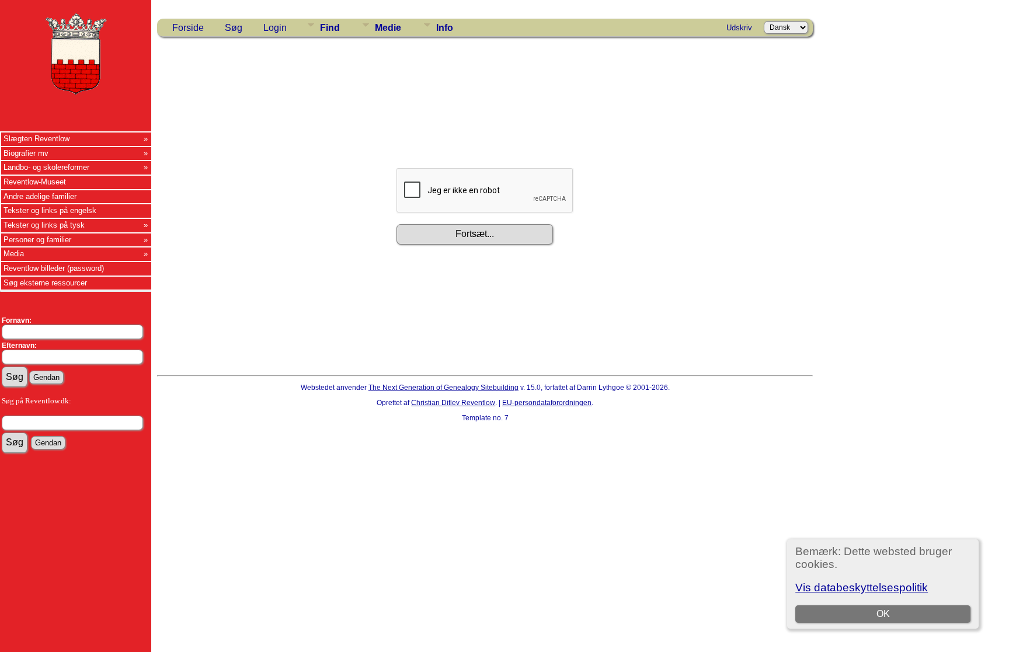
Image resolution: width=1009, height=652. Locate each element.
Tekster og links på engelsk (50, 210)
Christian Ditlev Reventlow (453, 403)
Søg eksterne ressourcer (45, 282)
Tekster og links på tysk (44, 225)
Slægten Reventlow (36, 138)
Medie (388, 28)
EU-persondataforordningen (547, 403)
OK (883, 614)
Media (14, 253)
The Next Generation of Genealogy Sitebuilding (443, 387)
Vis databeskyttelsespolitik (861, 587)
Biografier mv (26, 153)
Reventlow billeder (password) (54, 268)
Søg (233, 28)
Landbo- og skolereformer (46, 167)
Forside (188, 28)
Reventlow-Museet (35, 181)
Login (275, 28)
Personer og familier (37, 239)
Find (330, 28)
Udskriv (739, 27)
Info (444, 28)
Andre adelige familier (40, 196)
